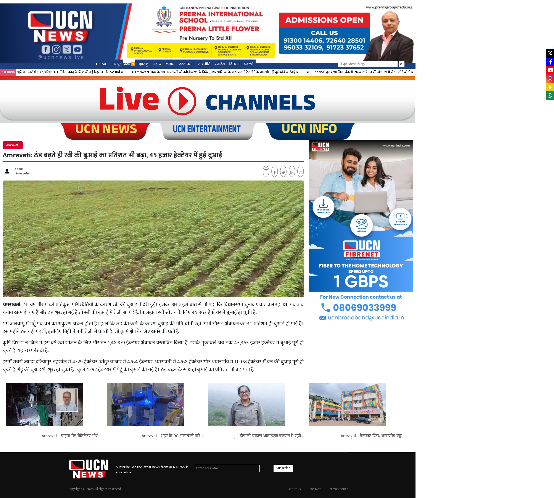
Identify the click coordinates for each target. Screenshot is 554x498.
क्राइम (170, 64)
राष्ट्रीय (157, 64)
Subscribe (283, 468)
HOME (101, 64)
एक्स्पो (248, 64)
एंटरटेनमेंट (186, 64)
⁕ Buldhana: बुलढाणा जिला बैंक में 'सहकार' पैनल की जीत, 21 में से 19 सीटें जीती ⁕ (230, 72)
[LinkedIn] (292, 173)
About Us (294, 489)
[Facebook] (274, 173)
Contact (315, 489)
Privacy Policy (339, 489)
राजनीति (204, 64)
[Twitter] (283, 173)
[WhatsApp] (300, 173)
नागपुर (116, 64)
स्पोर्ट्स (220, 64)
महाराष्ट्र (142, 64)
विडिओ (234, 64)
